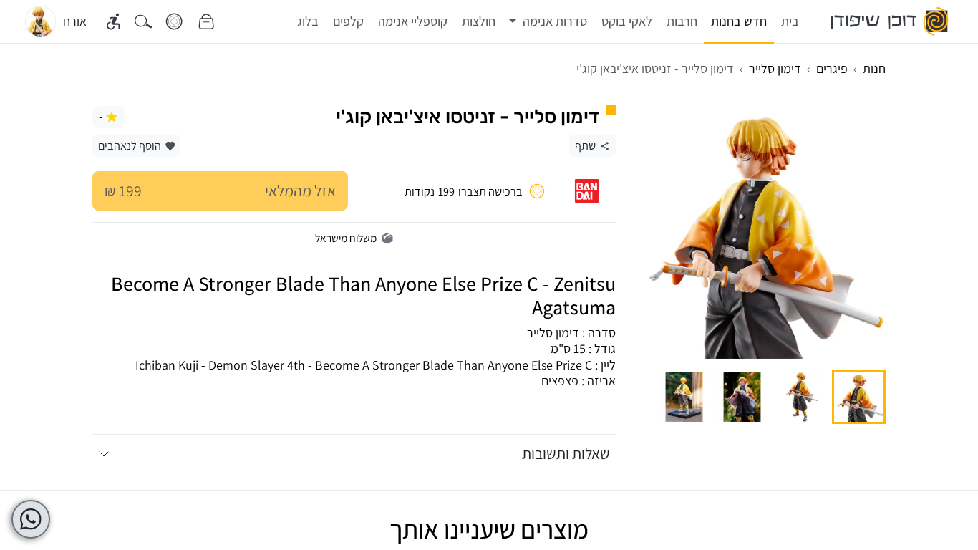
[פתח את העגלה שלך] (206, 22)
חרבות (682, 21)
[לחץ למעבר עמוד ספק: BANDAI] (587, 191)
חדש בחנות (739, 21)
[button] (548, 21)
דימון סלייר (775, 68)
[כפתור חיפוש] (143, 22)
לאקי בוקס (626, 21)
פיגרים (832, 68)
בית (790, 21)
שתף (585, 145)
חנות (874, 68)
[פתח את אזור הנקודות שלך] (174, 22)
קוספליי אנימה (412, 21)
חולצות (478, 21)
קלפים (348, 21)
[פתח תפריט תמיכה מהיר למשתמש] (30, 519)
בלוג (308, 21)
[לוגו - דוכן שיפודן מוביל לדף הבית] (890, 21)
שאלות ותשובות (566, 453)
